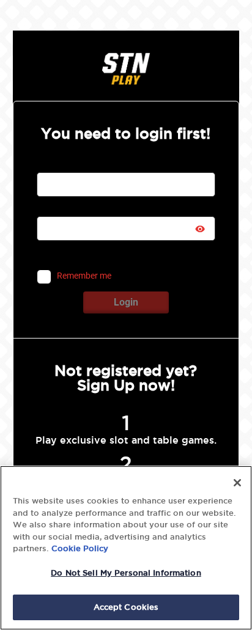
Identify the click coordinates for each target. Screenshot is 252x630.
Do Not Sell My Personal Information (126, 572)
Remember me (84, 276)
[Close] (237, 482)
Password (56, 209)
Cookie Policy (79, 548)
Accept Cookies (126, 607)
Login (126, 302)
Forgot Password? (165, 254)
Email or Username (72, 165)
